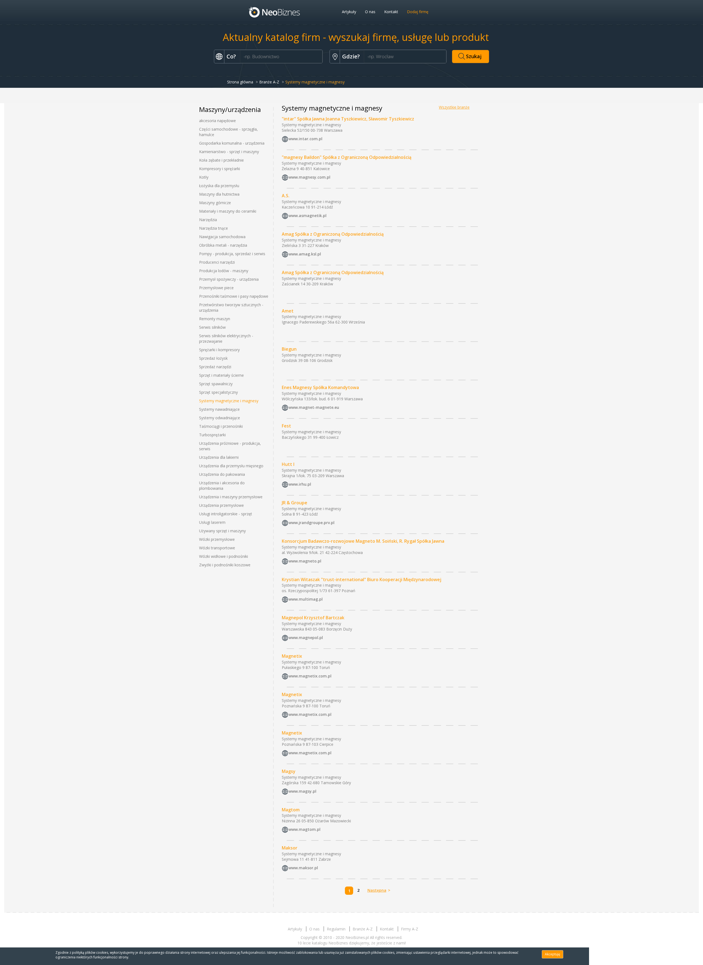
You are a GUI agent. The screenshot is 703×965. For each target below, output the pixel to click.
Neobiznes (275, 12)
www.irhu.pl (300, 484)
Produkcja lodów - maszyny (223, 270)
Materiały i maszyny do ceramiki (227, 211)
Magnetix (292, 656)
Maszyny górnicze (215, 202)
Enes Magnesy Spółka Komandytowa (320, 387)
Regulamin (336, 929)
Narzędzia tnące (213, 228)
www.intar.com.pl (305, 138)
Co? (231, 56)
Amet (288, 311)
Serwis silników (212, 327)
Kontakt (391, 11)
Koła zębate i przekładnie (221, 160)
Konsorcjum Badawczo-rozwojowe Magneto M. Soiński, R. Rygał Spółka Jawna (363, 541)
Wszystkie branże (454, 107)
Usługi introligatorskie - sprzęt (225, 513)
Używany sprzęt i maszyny (222, 530)
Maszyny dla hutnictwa (219, 194)
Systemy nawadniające (219, 409)
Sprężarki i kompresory (219, 349)
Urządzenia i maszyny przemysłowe (231, 496)
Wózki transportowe (217, 547)
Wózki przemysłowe (217, 539)
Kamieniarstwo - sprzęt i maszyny (229, 151)
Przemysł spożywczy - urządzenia (229, 279)
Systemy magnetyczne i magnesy (228, 400)
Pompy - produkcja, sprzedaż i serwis (232, 253)
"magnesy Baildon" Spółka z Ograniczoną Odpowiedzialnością (346, 157)
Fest (286, 426)
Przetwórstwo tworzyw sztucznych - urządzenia (231, 307)
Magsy (288, 771)
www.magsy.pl (302, 791)
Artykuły (349, 11)
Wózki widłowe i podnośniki (223, 556)
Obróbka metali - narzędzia (223, 245)
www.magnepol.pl (306, 637)
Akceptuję (552, 954)
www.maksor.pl (303, 868)
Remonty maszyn (214, 318)
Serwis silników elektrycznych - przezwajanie (226, 338)
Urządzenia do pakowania (222, 474)
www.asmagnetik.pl (308, 215)
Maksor (289, 848)
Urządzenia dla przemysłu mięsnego (231, 465)
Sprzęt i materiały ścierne (221, 375)
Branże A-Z (269, 82)
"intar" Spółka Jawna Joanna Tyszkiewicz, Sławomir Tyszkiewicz (348, 119)
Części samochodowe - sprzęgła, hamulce (228, 131)
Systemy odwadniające (219, 417)
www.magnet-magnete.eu (314, 407)
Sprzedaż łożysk (213, 358)
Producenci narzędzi (217, 262)
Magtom (291, 810)
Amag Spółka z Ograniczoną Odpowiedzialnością (333, 234)
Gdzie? (351, 56)
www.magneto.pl (305, 561)
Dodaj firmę (417, 11)
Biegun (289, 349)
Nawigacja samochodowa (222, 236)
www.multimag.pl (306, 599)
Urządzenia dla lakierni (219, 457)
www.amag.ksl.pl (305, 254)
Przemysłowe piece (216, 287)
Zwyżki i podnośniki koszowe (224, 564)
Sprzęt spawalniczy (216, 383)
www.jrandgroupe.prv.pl (311, 522)
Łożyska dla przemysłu (219, 185)
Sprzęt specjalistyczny (218, 392)
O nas (370, 11)
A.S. (285, 196)
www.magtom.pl (304, 829)
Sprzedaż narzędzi (215, 366)
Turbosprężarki (212, 434)
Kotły (203, 177)
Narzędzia (208, 219)
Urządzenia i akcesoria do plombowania (222, 485)
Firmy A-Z (409, 929)
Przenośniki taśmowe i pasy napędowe (233, 296)
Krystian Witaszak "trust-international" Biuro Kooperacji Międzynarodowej (361, 579)
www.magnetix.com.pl (310, 676)
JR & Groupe (294, 503)
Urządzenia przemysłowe (221, 505)
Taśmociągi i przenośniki (221, 426)
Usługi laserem (212, 522)
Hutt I (288, 464)
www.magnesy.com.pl (309, 177)
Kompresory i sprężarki (219, 168)
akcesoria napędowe (217, 120)
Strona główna (240, 82)
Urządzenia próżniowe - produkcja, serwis (230, 446)
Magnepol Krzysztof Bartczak (313, 618)
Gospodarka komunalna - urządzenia (231, 143)
